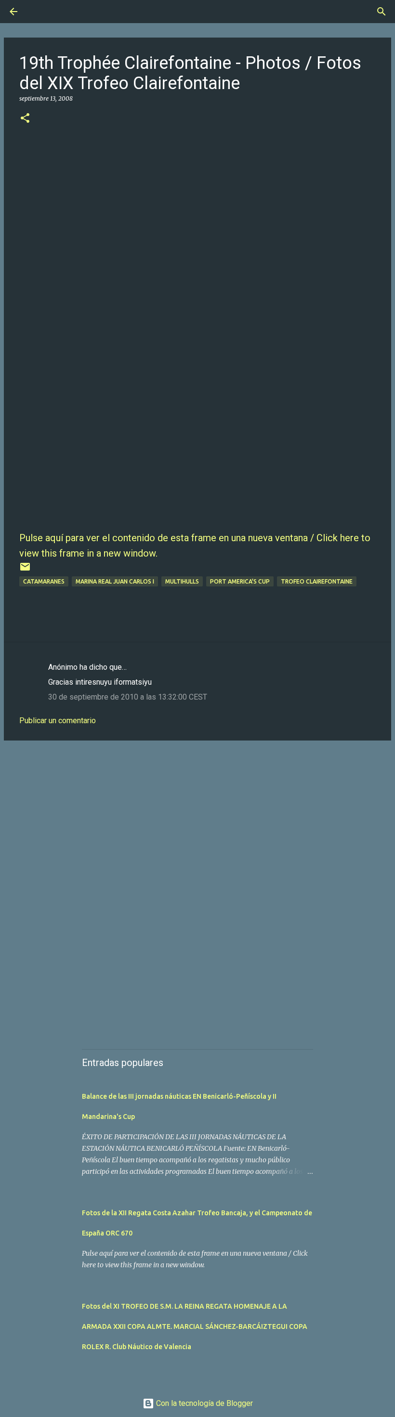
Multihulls (182, 581)
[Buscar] (40, 11)
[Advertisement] (197, 822)
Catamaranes (44, 581)
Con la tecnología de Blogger (203, 1403)
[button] (25, 118)
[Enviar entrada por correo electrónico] (25, 570)
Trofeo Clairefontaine (317, 581)
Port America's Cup (240, 581)
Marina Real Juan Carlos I (115, 581)
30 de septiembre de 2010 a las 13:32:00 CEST (127, 697)
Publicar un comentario (57, 720)
